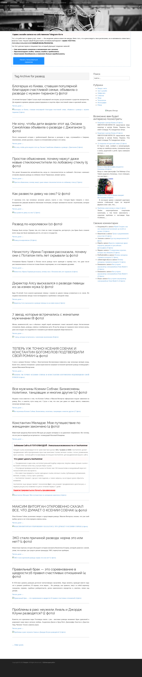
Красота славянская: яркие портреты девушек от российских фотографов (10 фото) (113, 245)
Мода (53, 2)
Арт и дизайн (74, 2)
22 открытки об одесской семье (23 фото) (112, 143)
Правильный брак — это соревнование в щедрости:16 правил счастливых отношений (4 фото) (49, 572)
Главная (4, 2)
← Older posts (17, 645)
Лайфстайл (36, 2)
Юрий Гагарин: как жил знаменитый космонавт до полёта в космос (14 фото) (113, 229)
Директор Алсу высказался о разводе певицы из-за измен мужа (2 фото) (48, 285)
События (101, 95)
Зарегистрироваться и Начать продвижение (34, 490)
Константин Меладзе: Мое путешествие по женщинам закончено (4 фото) (46, 424)
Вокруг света (24, 2)
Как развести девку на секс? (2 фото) (41, 194)
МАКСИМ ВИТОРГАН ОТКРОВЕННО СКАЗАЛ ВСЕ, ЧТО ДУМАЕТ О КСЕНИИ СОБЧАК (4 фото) (49, 508)
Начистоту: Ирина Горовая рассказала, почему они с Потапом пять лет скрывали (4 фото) (49, 253)
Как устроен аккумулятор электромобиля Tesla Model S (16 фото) (112, 267)
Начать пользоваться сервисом (29, 61)
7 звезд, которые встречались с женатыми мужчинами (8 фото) (45, 316)
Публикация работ (49, 662)
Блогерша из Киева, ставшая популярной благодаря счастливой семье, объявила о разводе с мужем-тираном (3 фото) (44, 89)
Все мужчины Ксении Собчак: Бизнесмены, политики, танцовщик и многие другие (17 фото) (49, 390)
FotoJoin (25, 662)
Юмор (45, 2)
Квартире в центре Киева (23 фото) (110, 122)
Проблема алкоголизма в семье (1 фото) (112, 208)
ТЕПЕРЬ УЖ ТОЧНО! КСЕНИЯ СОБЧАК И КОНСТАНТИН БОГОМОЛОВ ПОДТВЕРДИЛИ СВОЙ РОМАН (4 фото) (48, 352)
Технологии (62, 2)
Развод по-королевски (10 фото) (37, 224)
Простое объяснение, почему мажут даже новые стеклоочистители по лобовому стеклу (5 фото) (50, 162)
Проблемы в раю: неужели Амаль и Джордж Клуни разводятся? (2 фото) (47, 611)
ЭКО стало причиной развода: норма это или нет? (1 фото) (47, 539)
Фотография (86, 2)
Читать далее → (17, 106)
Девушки (13, 2)
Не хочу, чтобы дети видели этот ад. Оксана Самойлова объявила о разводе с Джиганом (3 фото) (48, 127)
